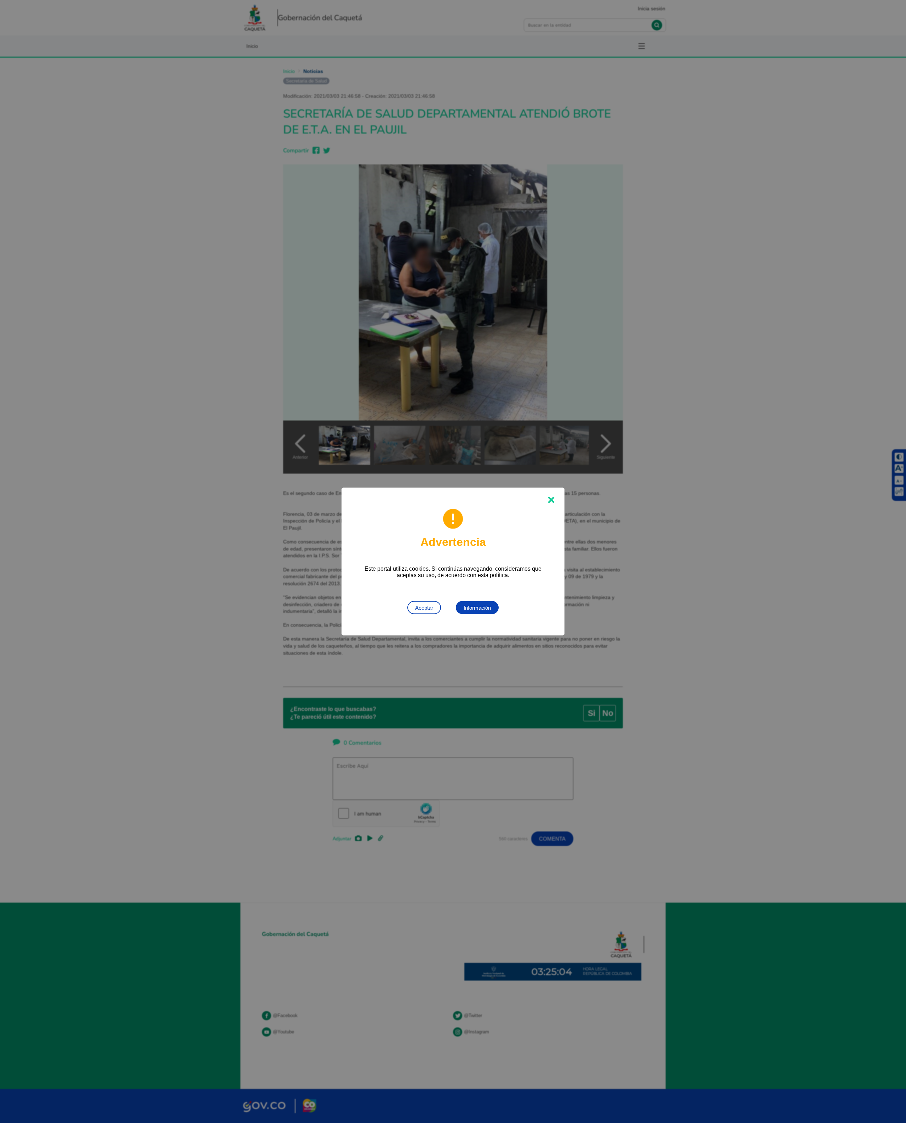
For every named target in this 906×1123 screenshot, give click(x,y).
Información (477, 608)
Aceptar (424, 608)
